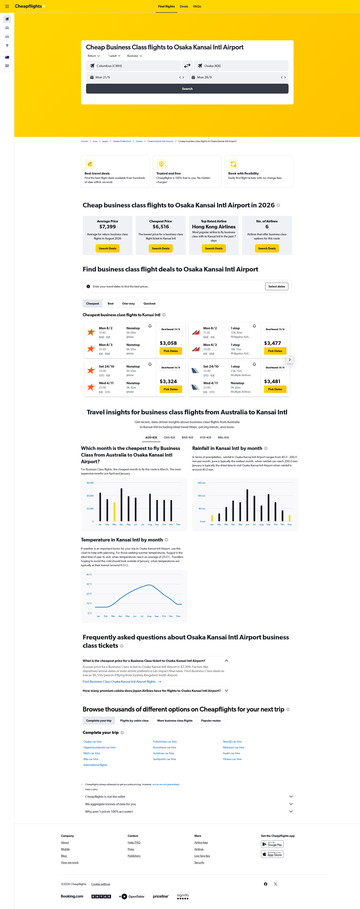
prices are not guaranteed (165, 784)
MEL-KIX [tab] (223, 437)
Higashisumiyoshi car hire (99, 747)
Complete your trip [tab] (98, 720)
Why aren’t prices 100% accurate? (109, 812)
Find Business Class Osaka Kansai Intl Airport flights (119, 682)
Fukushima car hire (165, 741)
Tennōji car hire (232, 741)
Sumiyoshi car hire (164, 759)
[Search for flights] (7, 19)
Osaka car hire (92, 741)
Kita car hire (91, 759)
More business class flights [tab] (174, 720)
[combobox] (94, 56)
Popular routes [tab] (211, 720)
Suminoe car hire (163, 753)
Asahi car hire (231, 753)
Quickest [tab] (149, 303)
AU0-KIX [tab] (151, 437)
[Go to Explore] (7, 45)
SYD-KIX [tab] (205, 437)
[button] (7, 6)
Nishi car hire (92, 753)
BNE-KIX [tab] (187, 437)
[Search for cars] (7, 36)
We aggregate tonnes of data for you (110, 804)
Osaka (139, 141)
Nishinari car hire (233, 747)
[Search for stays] (7, 28)
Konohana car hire (164, 747)
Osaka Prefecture (122, 141)
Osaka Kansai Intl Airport (160, 141)
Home (84, 141)
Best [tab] (111, 303)
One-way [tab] (128, 303)
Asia (95, 141)
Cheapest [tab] (92, 303)
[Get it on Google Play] (272, 844)
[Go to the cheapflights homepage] (30, 6)
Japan (105, 141)
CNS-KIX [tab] (169, 437)
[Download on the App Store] (272, 854)
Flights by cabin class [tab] (134, 720)
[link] (108, 248)
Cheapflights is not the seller (105, 797)
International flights (95, 765)
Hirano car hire (232, 759)
